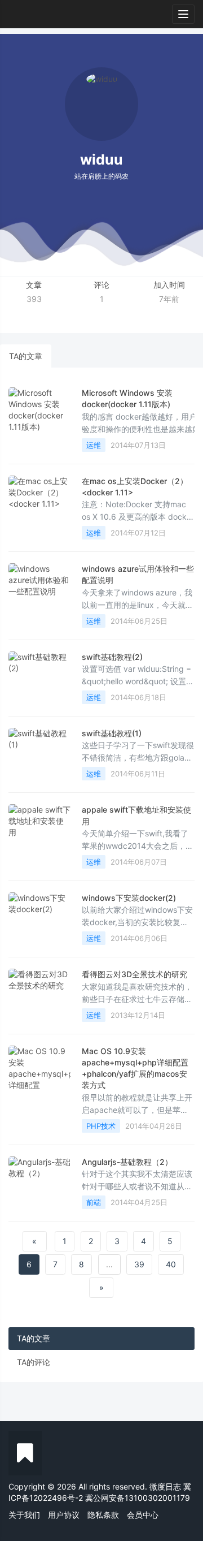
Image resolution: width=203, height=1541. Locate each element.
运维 (93, 445)
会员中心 (142, 1515)
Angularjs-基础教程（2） (127, 1162)
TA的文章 (25, 356)
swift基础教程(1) (112, 733)
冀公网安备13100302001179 (137, 1498)
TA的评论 (33, 1362)
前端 (93, 1202)
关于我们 (24, 1515)
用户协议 (64, 1515)
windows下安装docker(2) (129, 898)
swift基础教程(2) (112, 657)
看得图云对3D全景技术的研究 (134, 974)
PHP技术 (101, 1125)
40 (171, 1264)
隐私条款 (103, 1515)
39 (139, 1264)
